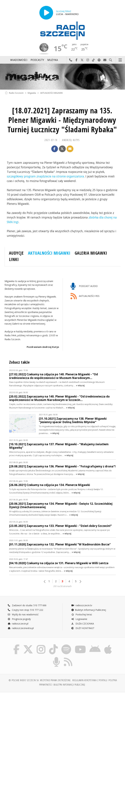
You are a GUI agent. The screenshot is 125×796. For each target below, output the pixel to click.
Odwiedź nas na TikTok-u (93, 60)
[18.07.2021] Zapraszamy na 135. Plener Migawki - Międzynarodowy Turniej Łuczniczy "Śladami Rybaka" (62, 120)
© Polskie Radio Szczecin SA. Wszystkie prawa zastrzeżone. (40, 680)
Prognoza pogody (21, 619)
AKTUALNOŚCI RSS (88, 295)
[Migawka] (62, 77)
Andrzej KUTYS (71, 140)
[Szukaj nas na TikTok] (53, 645)
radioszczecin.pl (19, 623)
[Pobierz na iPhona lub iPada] (108, 645)
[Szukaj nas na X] (28, 645)
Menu (120, 60)
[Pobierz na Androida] (95, 645)
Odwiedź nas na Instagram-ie (88, 60)
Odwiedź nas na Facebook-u (76, 60)
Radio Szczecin (16, 92)
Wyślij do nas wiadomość (105, 60)
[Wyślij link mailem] (70, 148)
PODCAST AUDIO (88, 286)
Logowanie (81, 619)
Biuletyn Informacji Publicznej (90, 609)
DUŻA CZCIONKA (84, 623)
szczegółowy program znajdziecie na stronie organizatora (45, 176)
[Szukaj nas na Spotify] (66, 645)
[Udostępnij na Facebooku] (54, 148)
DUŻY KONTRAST (84, 628)
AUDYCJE (16, 253)
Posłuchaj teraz (83, 614)
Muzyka (52, 60)
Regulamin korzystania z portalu (89, 680)
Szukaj (110, 60)
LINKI (14, 259)
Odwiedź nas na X (82, 60)
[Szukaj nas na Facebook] (16, 645)
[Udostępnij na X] (62, 148)
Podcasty (37, 60)
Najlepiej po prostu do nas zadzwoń (71, 60)
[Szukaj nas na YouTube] (80, 645)
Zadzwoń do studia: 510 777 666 (28, 605)
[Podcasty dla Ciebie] (56, 657)
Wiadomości (18, 60)
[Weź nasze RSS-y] (68, 657)
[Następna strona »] (80, 581)
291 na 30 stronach (62, 586)
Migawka (32, 92)
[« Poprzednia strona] (45, 581)
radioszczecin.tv (83, 605)
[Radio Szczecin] (62, 31)
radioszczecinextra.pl (22, 628)
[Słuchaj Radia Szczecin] (46, 13)
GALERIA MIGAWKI (91, 253)
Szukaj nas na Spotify (99, 60)
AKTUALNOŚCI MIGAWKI (51, 92)
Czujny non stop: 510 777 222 (27, 609)
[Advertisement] (33, 719)
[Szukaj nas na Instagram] (41, 645)
